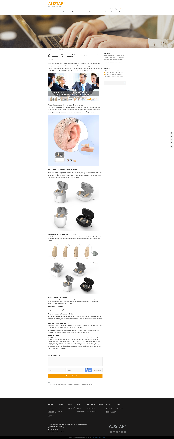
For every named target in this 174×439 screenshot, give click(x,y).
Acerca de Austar (110, 12)
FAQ (78, 409)
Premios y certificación (91, 408)
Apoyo (99, 12)
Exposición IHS (109, 409)
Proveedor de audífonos (120, 410)
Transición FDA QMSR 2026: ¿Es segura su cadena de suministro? (120, 57)
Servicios (88, 409)
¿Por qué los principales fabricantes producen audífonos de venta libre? (122, 76)
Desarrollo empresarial (91, 411)
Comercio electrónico (108, 8)
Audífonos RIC (51, 409)
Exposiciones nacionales (111, 411)
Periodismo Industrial (71, 408)
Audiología (60, 408)
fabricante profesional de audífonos (67, 337)
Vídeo (78, 407)
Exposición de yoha (110, 407)
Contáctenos (122, 12)
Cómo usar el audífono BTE (112, 70)
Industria (61, 49)
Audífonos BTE (51, 411)
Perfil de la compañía (91, 407)
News (55, 49)
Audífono (65, 12)
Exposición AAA (109, 408)
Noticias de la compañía (72, 407)
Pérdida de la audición (78, 12)
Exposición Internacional (110, 412)
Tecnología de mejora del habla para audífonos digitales (118, 72)
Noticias (91, 12)
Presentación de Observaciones (75, 376)
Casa (49, 49)
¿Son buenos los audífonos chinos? (114, 74)
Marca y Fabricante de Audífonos (99, 437)
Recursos (79, 408)
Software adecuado (81, 411)
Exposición (109, 404)
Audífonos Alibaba (119, 408)
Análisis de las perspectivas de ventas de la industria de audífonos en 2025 (122, 61)
